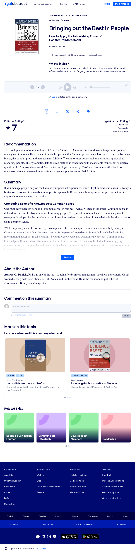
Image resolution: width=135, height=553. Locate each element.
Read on (67, 257)
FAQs (6, 498)
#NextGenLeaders (12, 481)
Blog (39, 481)
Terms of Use (47, 524)
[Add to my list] (67, 111)
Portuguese (93, 516)
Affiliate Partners (78, 486)
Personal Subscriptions (113, 481)
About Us (8, 475)
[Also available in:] (88, 111)
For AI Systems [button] (78, 4)
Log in (54, 97)
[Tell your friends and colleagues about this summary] (78, 111)
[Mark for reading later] (57, 111)
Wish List (41, 475)
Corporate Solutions (111, 498)
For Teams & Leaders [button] (42, 4)
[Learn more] (24, 120)
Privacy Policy (13, 524)
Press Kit (41, 492)
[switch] (67, 87)
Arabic (125, 516)
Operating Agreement (85, 524)
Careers (8, 492)
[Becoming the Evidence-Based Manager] (100, 355)
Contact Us (9, 504)
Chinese (75, 516)
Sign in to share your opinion (21, 315)
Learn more (41, 548)
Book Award (10, 486)
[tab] (65, 397)
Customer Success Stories (49, 486)
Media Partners (77, 481)
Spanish (42, 516)
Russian (58, 516)
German (26, 516)
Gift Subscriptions (110, 492)
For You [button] (63, 4)
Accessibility (122, 524)
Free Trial (106, 475)
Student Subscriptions (112, 486)
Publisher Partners (78, 475)
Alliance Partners (78, 492)
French (110, 516)
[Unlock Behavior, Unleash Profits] (35, 355)
